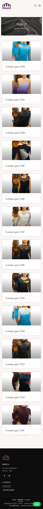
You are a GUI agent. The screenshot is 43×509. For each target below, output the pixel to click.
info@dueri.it (6, 486)
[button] (37, 504)
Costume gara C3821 (15, 99)
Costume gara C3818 (15, 199)
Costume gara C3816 (15, 265)
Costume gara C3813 (15, 364)
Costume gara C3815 (15, 298)
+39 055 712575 (8, 490)
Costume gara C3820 (15, 132)
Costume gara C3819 (15, 165)
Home (16, 28)
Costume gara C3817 (15, 232)
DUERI (20, 503)
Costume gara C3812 (15, 397)
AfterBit (31, 505)
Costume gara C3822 (15, 66)
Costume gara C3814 (15, 331)
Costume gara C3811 (15, 430)
